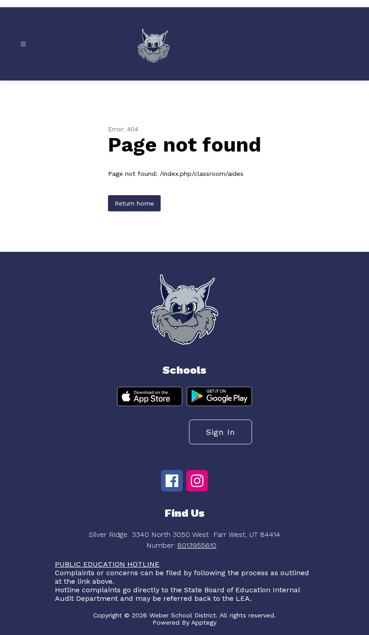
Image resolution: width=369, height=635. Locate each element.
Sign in (220, 432)
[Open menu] (23, 44)
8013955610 (196, 545)
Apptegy (203, 622)
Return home (134, 203)
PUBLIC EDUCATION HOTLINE (107, 564)
